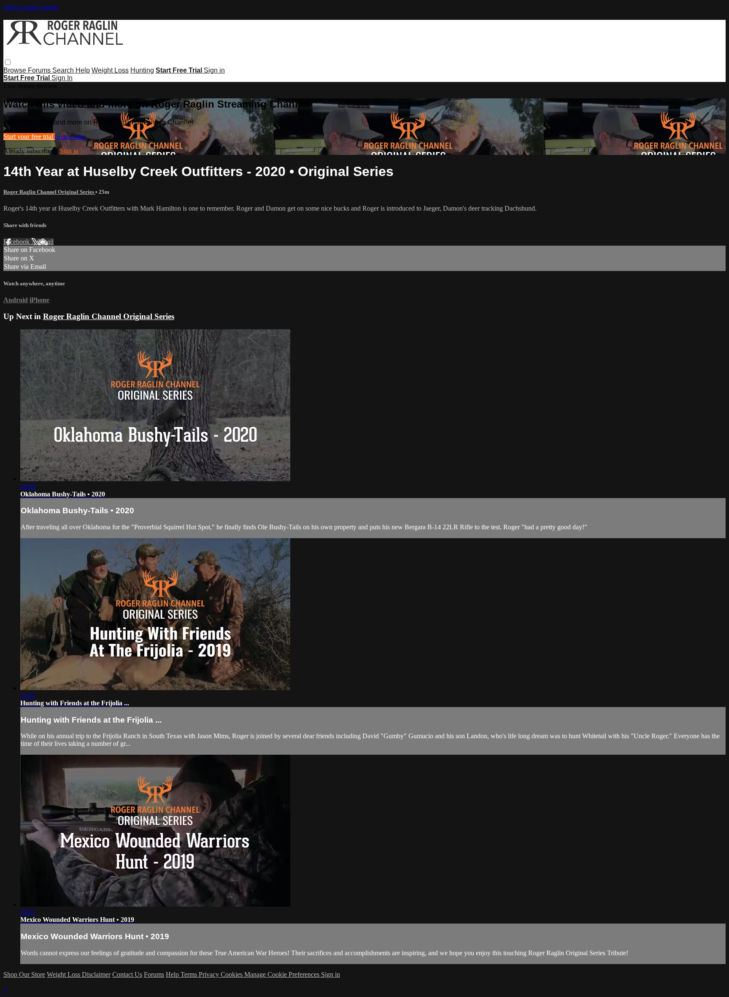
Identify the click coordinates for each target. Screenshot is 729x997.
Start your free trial (29, 136)
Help (83, 70)
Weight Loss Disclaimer (79, 974)
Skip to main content (30, 7)
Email (46, 241)
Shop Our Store (24, 974)
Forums (40, 70)
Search (64, 70)
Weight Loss (110, 70)
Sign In (62, 77)
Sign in (214, 70)
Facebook (17, 241)
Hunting (142, 70)
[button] (8, 62)
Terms (190, 974)
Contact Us (127, 974)
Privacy (210, 974)
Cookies (232, 974)
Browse (15, 70)
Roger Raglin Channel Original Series (49, 192)
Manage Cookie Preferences (282, 974)
